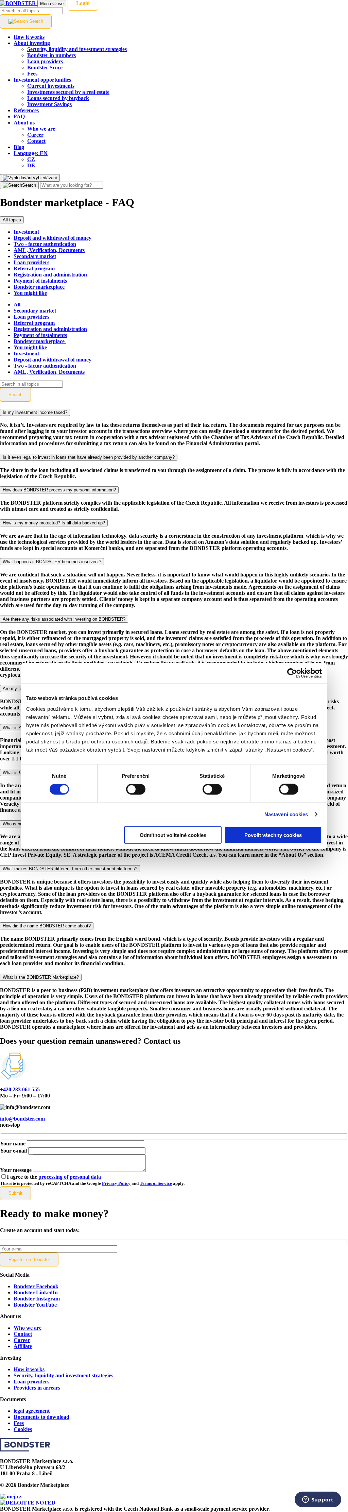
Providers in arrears (37, 1388)
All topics (12, 219)
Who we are (27, 1328)
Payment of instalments (40, 281)
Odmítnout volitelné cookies (173, 835)
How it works (29, 1369)
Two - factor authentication (45, 244)
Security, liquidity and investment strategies (63, 1375)
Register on (29, 1259)
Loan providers (31, 262)
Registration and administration (50, 275)
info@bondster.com (22, 1119)
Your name (12, 1143)
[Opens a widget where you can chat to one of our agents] (317, 1500)
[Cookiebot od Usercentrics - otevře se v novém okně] (292, 673)
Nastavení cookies (286, 814)
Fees (19, 1423)
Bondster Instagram (37, 1298)
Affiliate (23, 1346)
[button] (31, 153)
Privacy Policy (116, 1183)
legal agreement (32, 1411)
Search (15, 394)
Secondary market (35, 256)
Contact (23, 1334)
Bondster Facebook (36, 1286)
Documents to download (41, 1417)
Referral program (34, 268)
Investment (26, 232)
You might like (30, 293)
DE (31, 165)
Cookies (23, 1429)
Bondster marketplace (39, 287)
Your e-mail (13, 1151)
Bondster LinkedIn (36, 1292)
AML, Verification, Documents (49, 250)
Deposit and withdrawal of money (52, 238)
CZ (31, 159)
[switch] (135, 789)
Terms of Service (156, 1183)
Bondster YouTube (35, 1305)
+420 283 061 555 (20, 1089)
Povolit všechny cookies (273, 835)
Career (22, 1340)
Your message (16, 1170)
